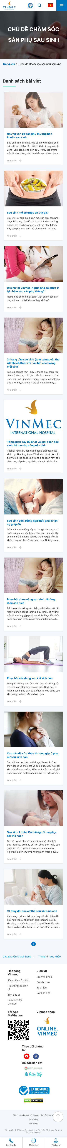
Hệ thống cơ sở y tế (18, 987)
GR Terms (33, 1123)
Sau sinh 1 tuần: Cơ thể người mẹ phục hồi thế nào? (32, 834)
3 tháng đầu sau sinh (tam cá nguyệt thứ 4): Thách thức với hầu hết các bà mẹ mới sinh (33, 363)
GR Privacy (33, 1119)
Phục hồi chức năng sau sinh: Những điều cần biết (31, 601)
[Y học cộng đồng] (33, 1068)
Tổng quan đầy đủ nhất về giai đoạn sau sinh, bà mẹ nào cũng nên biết (33, 443)
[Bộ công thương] (34, 1091)
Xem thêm (12, 160)
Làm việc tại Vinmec (15, 1002)
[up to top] (58, 1116)
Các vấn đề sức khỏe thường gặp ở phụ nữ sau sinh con (32, 755)
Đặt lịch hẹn (43, 993)
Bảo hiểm (41, 987)
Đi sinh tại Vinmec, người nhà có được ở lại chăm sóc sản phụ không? (33, 289)
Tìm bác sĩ (14, 994)
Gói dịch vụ (43, 982)
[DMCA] (33, 1100)
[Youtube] (26, 1056)
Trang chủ (9, 64)
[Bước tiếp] (33, 1074)
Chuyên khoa (44, 976)
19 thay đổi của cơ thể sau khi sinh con (32, 911)
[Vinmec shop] (47, 1026)
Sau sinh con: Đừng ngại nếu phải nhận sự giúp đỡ (32, 522)
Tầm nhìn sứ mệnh (18, 980)
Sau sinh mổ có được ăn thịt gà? (28, 212)
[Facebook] (36, 1056)
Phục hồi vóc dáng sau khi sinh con (30, 678)
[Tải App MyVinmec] (19, 1030)
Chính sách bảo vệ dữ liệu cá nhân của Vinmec (33, 1115)
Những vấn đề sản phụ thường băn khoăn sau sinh (29, 135)
